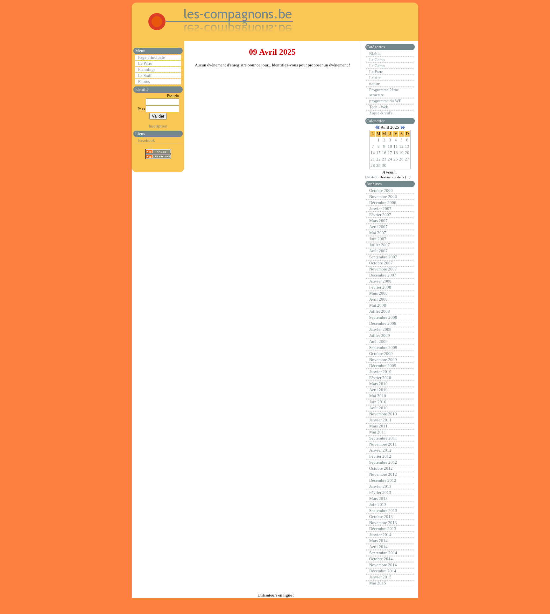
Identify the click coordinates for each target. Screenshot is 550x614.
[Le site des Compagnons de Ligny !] (213, 35)
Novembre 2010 (383, 414)
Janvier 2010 (380, 371)
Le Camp (377, 59)
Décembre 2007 (382, 275)
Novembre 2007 (383, 269)
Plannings (146, 69)
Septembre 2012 (383, 462)
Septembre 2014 (383, 552)
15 (378, 152)
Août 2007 (378, 251)
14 (372, 152)
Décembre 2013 (382, 528)
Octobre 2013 (381, 516)
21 (372, 159)
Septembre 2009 (383, 347)
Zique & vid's (380, 113)
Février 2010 (380, 377)
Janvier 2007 (380, 208)
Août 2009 (378, 341)
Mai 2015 (377, 583)
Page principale (151, 57)
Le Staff (145, 75)
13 (407, 146)
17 (390, 152)
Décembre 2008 (382, 323)
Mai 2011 (377, 432)
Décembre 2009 (382, 365)
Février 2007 (380, 214)
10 (390, 146)
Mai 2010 (377, 395)
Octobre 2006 (381, 190)
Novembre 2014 (383, 565)
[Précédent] (377, 127)
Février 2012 (380, 456)
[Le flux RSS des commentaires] (158, 156)
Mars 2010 (378, 383)
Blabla (375, 53)
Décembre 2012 (382, 480)
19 (401, 152)
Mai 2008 (377, 305)
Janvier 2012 (380, 450)
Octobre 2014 (381, 558)
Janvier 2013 (380, 486)
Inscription (158, 126)
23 (384, 159)
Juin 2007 (377, 238)
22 (378, 159)
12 (401, 146)
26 (401, 159)
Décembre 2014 (382, 571)
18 (395, 152)
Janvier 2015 (380, 577)
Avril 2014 (378, 546)
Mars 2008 (378, 293)
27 (407, 159)
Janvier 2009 (380, 329)
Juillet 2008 (379, 311)
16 (384, 152)
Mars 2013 (378, 498)
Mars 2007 (378, 220)
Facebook (146, 140)
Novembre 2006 (383, 196)
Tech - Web (378, 107)
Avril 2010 (378, 389)
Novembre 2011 (383, 444)
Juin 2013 (377, 504)
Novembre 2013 (383, 522)
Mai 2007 (377, 232)
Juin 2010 (377, 401)
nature (374, 83)
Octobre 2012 (381, 468)
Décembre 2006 (382, 202)
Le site (375, 77)
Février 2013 (380, 492)
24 (390, 159)
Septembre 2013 (383, 510)
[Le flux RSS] (158, 151)
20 (407, 152)
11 (395, 146)
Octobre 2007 (381, 263)
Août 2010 (378, 408)
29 (378, 165)
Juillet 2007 (379, 244)
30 (384, 165)
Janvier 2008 (380, 281)
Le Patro (145, 63)
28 (372, 165)
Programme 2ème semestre (384, 92)
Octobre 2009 (381, 353)
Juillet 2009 (379, 335)
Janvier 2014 (380, 534)
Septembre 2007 (383, 257)
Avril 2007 (378, 226)
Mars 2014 (378, 540)
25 (395, 159)
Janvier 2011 (380, 420)
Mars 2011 (378, 426)
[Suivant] (402, 127)
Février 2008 (380, 287)
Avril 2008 (378, 299)
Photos (144, 81)
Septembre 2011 (383, 438)
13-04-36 (371, 177)
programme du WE (385, 101)
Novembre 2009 (383, 359)
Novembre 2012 (383, 474)
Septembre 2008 (383, 317)
